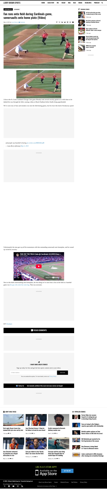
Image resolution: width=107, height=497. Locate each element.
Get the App (67, 471)
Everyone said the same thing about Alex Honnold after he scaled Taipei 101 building (56, 453)
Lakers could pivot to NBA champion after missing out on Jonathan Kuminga (92, 455)
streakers (17, 9)
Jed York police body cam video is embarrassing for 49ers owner (93, 13)
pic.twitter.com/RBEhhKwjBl (35, 143)
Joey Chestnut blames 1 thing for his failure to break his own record (35, 429)
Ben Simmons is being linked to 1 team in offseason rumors (89, 447)
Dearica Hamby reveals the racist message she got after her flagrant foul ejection (92, 38)
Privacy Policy (52, 376)
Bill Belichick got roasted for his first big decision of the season (90, 440)
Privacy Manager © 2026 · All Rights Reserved (12, 484)
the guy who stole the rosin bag (19, 285)
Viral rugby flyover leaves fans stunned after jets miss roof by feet (13, 429)
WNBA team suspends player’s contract (91, 46)
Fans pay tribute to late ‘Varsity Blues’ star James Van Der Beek (35, 452)
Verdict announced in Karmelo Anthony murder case (56, 429)
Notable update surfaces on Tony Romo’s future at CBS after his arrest (92, 432)
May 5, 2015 (25, 146)
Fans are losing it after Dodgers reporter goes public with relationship (92, 425)
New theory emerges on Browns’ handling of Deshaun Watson (93, 21)
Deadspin (9, 324)
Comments (22, 22)
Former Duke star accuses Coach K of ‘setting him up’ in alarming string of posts (89, 417)
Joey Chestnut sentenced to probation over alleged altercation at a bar (10, 453)
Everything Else (8, 9)
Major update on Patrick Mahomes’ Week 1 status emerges (93, 29)
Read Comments (40, 330)
